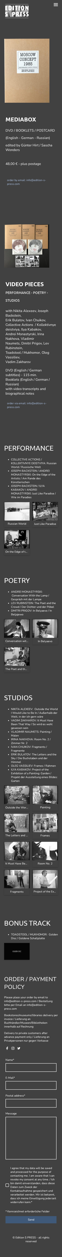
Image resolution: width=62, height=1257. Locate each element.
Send (31, 1220)
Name (10, 1060)
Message (11, 1113)
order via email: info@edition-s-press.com (26, 405)
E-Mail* (10, 1078)
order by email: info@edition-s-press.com (26, 182)
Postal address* (15, 1096)
